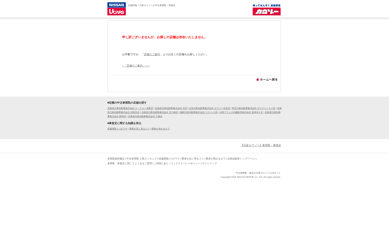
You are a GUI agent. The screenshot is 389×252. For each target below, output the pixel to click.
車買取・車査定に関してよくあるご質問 (129, 163)
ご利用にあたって (164, 163)
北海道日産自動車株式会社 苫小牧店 (159, 112)
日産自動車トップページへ (242, 158)
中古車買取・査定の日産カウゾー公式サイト (258, 173)
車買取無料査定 (116, 158)
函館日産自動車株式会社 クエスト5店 (199, 112)
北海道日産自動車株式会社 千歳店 (145, 116)
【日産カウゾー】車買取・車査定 (261, 145)
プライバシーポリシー (187, 163)
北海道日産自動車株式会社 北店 (171, 108)
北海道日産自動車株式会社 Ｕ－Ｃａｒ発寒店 (130, 108)
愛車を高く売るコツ (139, 128)
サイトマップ (209, 163)
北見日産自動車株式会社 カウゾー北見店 (209, 108)
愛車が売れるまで (161, 128)
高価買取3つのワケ (169, 158)
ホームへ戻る (266, 79)
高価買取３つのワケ (117, 128)
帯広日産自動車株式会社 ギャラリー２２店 (253, 108)
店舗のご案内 (152, 54)
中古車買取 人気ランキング (142, 158)
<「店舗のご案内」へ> (136, 65)
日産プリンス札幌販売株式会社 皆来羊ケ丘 (241, 112)
